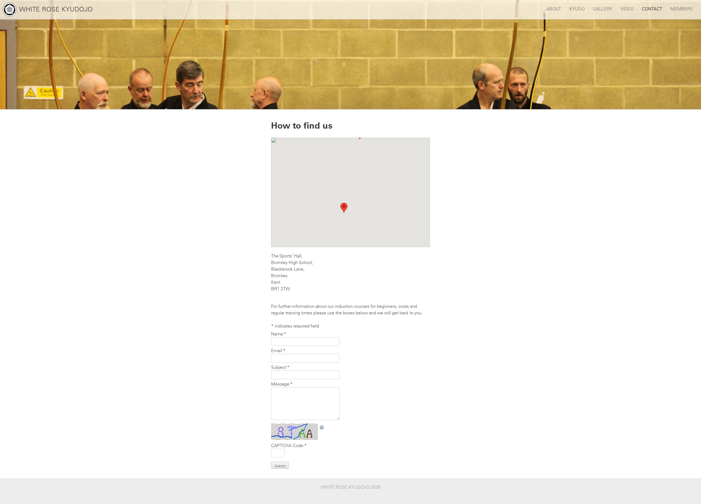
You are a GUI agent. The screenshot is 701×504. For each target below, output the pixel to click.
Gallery (602, 8)
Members (681, 8)
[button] (343, 208)
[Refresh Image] (322, 427)
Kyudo (577, 8)
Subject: (280, 367)
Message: (282, 384)
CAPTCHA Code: (289, 445)
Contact (652, 8)
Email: (278, 350)
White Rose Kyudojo (56, 9)
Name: (278, 334)
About (553, 8)
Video (627, 8)
